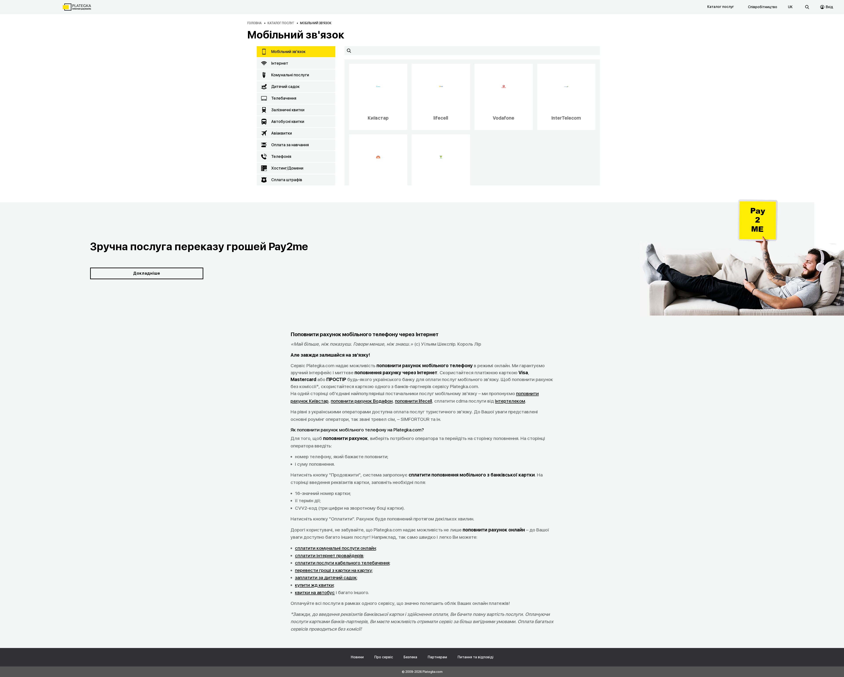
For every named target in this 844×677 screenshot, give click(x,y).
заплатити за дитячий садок (326, 577)
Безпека (410, 657)
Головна (254, 23)
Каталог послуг (720, 7)
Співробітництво (762, 7)
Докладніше (146, 273)
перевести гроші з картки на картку (333, 570)
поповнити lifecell (413, 401)
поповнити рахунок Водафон (362, 401)
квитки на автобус (315, 592)
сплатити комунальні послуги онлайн (335, 548)
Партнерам (437, 657)
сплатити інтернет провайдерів (329, 555)
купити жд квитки (314, 585)
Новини (357, 657)
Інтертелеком (510, 401)
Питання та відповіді (475, 657)
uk (790, 7)
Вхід (829, 7)
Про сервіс (383, 657)
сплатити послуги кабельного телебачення (342, 563)
